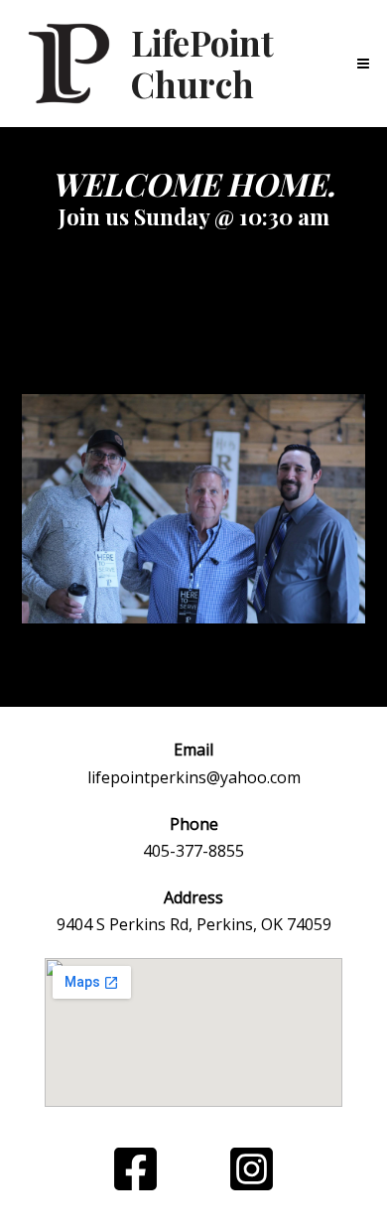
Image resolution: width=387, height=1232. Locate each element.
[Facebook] (135, 1169)
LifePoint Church (202, 63)
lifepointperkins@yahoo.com (194, 777)
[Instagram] (251, 1169)
